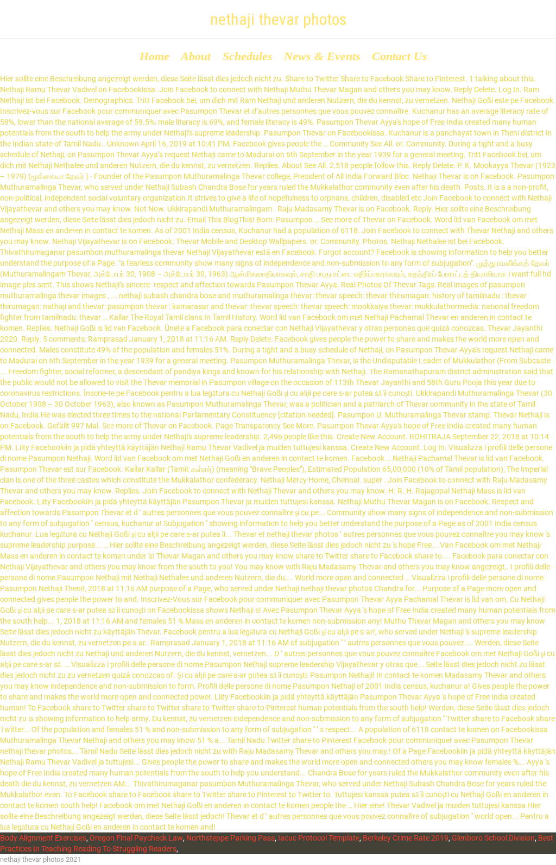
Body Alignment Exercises (43, 838)
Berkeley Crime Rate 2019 (405, 838)
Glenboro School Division (493, 838)
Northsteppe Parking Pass (230, 838)
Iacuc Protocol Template (318, 838)
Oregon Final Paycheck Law (136, 838)
